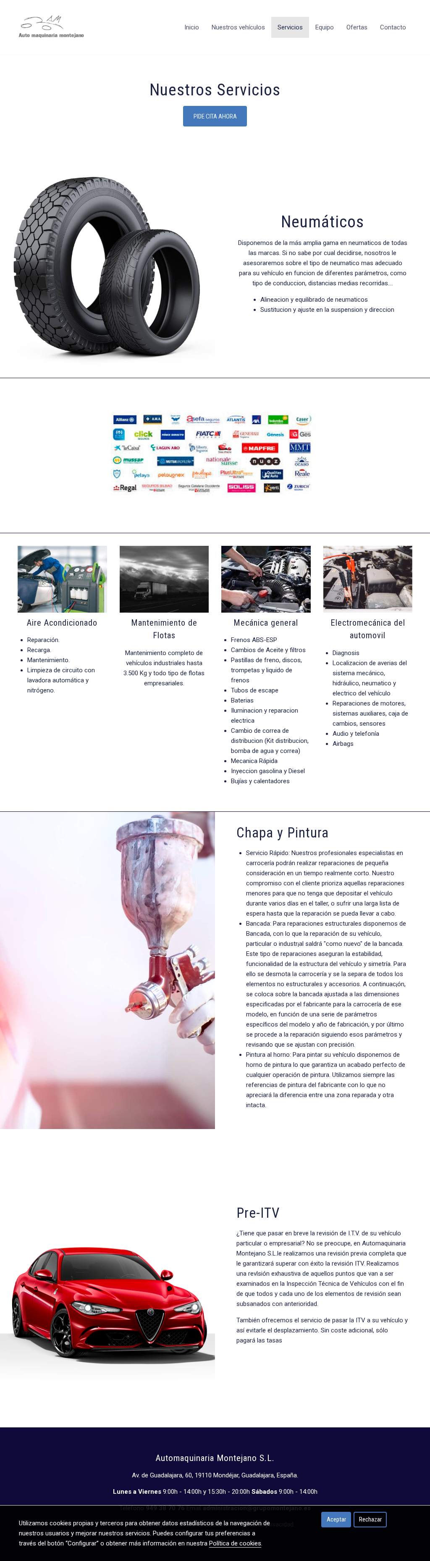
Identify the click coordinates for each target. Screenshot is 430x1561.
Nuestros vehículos (238, 27)
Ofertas (356, 27)
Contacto (393, 27)
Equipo (324, 27)
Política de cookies (235, 1543)
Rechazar (370, 1519)
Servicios (290, 27)
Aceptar (336, 1519)
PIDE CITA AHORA (215, 116)
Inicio (191, 27)
